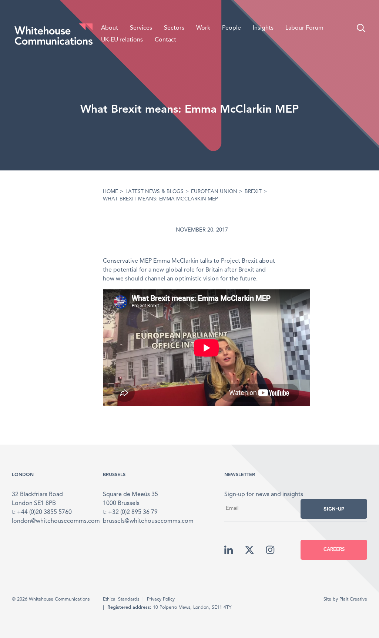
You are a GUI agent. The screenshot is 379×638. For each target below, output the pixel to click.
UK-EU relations (122, 40)
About (109, 28)
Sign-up (333, 509)
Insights (263, 28)
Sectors (174, 28)
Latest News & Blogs (154, 191)
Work (203, 28)
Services (141, 28)
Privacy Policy (161, 599)
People (231, 28)
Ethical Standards (121, 599)
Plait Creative (353, 599)
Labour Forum (304, 28)
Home (110, 191)
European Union (214, 191)
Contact (165, 40)
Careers (334, 549)
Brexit (253, 191)
